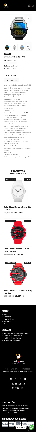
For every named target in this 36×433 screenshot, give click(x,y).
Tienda (6, 314)
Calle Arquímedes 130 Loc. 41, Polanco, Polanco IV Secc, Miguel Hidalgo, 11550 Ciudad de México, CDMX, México (15, 408)
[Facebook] (10, 379)
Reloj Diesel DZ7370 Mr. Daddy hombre (18, 291)
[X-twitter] (20, 379)
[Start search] (33, 5)
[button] (28, 18)
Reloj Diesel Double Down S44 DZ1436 (17, 208)
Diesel (15, 66)
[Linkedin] (25, 379)
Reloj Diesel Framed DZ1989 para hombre (16, 250)
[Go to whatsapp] (31, 427)
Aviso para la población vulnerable (16, 333)
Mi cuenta (7, 322)
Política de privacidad (12, 340)
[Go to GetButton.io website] (31, 431)
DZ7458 (25, 113)
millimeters (22, 128)
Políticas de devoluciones (13, 338)
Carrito (6, 324)
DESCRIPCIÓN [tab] (11, 75)
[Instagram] (15, 379)
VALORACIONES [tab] (11, 80)
